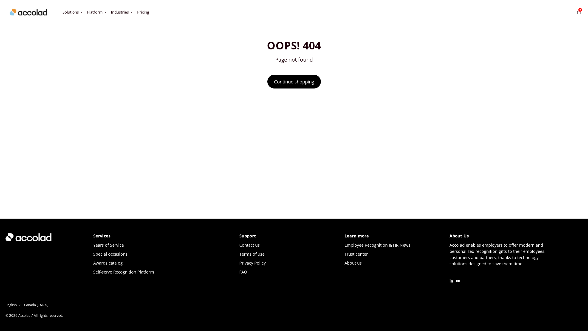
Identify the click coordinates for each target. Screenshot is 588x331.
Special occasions (110, 254)
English (11, 304)
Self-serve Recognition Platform (123, 272)
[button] (72, 12)
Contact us (249, 245)
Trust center (356, 254)
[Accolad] (28, 12)
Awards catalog (108, 263)
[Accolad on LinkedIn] (451, 280)
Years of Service (108, 245)
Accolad (24, 315)
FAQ (243, 272)
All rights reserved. (48, 315)
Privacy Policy (252, 263)
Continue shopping (294, 81)
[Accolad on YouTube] (458, 280)
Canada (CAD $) (36, 304)
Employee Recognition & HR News (377, 245)
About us (353, 263)
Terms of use (252, 254)
